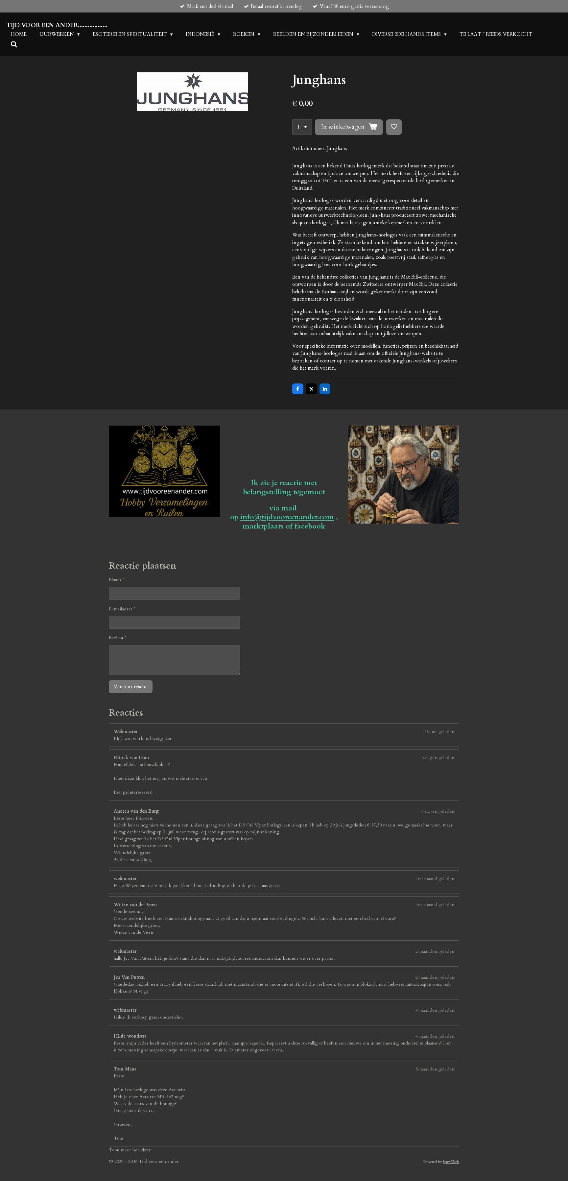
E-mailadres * (122, 609)
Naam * (116, 580)
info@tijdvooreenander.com (287, 517)
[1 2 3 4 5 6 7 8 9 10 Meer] (302, 127)
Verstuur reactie (131, 686)
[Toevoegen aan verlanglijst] (394, 127)
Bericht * (117, 638)
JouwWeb (451, 1161)
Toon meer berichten (130, 1150)
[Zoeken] (14, 45)
